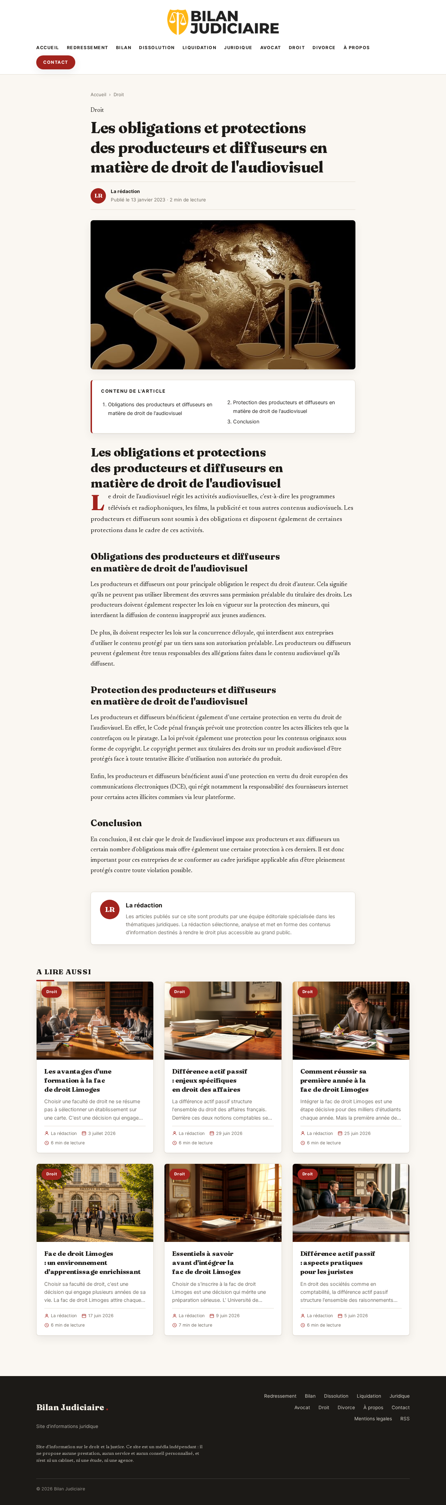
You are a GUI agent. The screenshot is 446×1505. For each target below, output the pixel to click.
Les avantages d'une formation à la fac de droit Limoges (77, 1080)
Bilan (124, 47)
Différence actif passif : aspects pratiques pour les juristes (338, 1262)
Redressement (87, 47)
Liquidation (200, 47)
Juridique (238, 47)
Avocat (270, 47)
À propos (357, 47)
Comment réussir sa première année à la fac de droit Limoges (334, 1080)
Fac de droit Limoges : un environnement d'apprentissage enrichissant (92, 1262)
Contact (55, 62)
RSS (405, 1418)
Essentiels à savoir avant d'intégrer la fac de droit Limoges (206, 1262)
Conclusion (246, 422)
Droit (297, 47)
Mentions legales (373, 1418)
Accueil (47, 47)
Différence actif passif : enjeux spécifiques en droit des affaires (209, 1080)
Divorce (324, 47)
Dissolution (157, 47)
